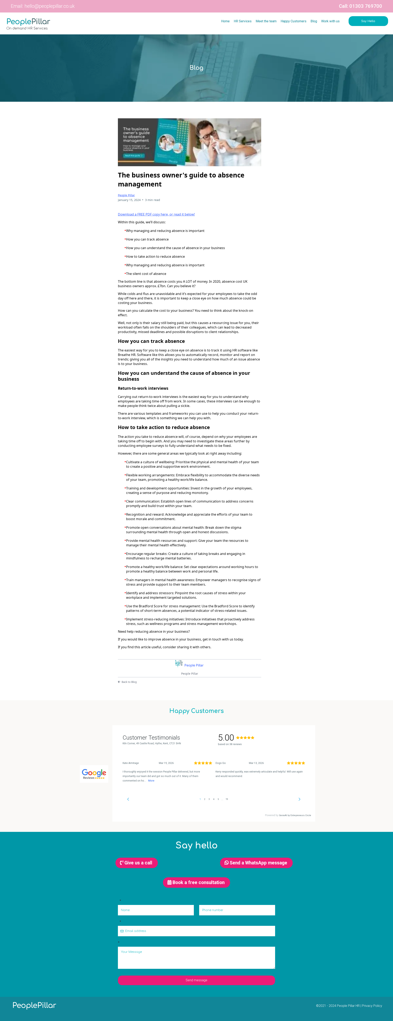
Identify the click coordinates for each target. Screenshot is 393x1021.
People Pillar (126, 195)
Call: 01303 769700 (360, 6)
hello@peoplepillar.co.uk (50, 6)
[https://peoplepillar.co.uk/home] (59, 22)
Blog (314, 21)
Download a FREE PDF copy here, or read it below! (156, 214)
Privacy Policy (372, 1006)
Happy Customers (293, 21)
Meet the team (266, 21)
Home (225, 21)
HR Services (243, 21)
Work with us (330, 21)
